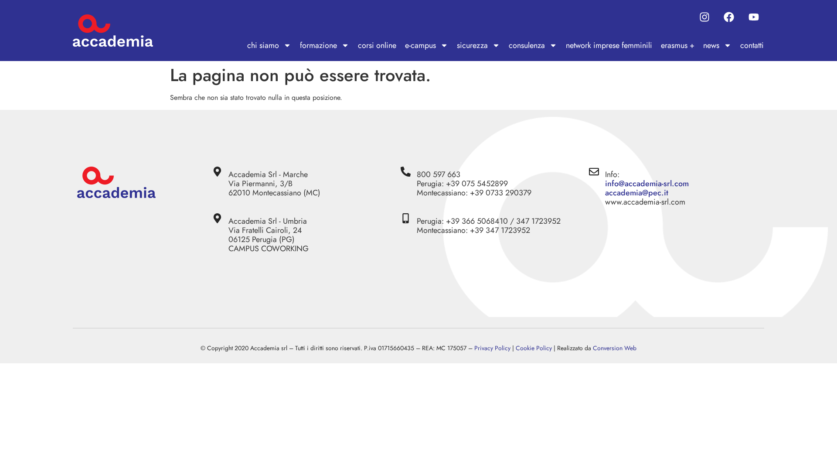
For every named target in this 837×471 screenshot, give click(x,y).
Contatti (752, 45)
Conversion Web (614, 348)
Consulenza (527, 45)
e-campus (420, 45)
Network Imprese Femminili (609, 45)
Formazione (318, 45)
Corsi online (377, 45)
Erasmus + (677, 45)
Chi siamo (263, 45)
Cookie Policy (534, 348)
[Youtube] (753, 17)
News (711, 45)
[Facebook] (729, 17)
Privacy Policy (492, 348)
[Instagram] (704, 17)
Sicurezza (472, 45)
